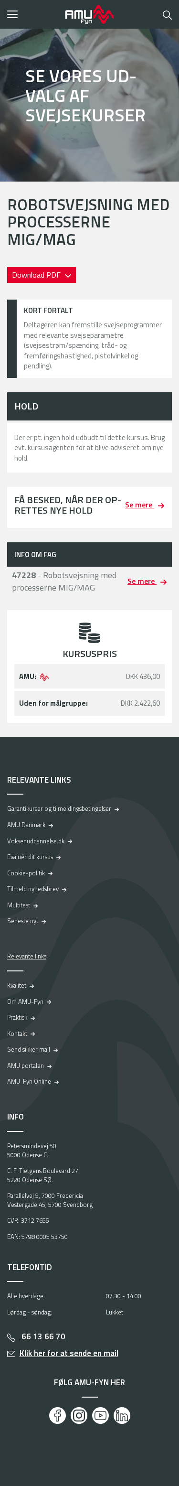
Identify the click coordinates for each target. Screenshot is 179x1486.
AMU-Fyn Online (29, 1081)
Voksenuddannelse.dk (35, 841)
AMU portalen (25, 1065)
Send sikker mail (28, 1049)
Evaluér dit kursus (30, 856)
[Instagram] (79, 1415)
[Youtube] (100, 1415)
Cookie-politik (26, 873)
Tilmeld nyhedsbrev (33, 889)
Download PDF (37, 274)
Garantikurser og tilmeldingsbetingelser (59, 808)
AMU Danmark (26, 824)
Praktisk (17, 1017)
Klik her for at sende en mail (69, 1353)
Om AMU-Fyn (25, 1001)
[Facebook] (57, 1415)
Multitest (18, 905)
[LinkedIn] (122, 1415)
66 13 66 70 (42, 1336)
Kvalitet (16, 985)
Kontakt (17, 1033)
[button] (33, 14)
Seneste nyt (22, 921)
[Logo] (90, 14)
